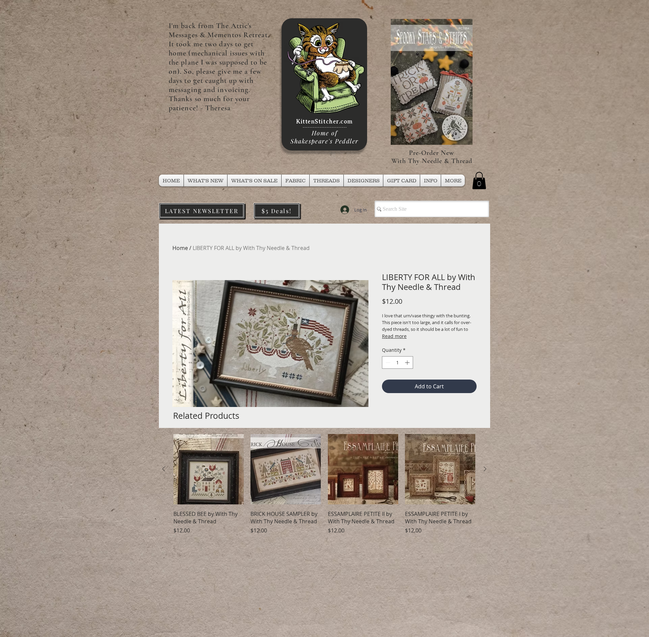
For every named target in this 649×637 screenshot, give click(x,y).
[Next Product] (485, 469)
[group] (324, 492)
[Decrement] (387, 362)
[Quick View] (208, 469)
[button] (326, 180)
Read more (394, 336)
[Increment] (408, 362)
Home (180, 248)
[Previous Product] (164, 469)
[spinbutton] (397, 362)
